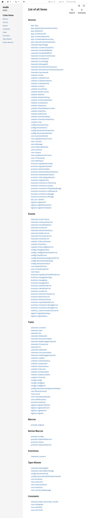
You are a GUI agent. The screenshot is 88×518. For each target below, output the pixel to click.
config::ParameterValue (40, 264)
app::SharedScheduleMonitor (43, 42)
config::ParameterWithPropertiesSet (46, 476)
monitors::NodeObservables (42, 175)
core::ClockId (36, 141)
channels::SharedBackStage (42, 471)
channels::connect (38, 456)
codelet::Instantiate (39, 364)
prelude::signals (37, 425)
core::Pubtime (37, 487)
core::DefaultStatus (39, 266)
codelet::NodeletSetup (40, 97)
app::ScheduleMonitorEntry (42, 39)
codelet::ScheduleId (39, 103)
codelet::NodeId (37, 94)
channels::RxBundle (39, 336)
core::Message (37, 144)
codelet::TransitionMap (40, 117)
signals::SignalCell (38, 202)
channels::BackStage (39, 45)
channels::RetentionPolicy (41, 230)
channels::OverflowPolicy (41, 225)
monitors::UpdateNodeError (42, 302)
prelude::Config (37, 436)
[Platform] (17, 2)
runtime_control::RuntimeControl (44, 310)
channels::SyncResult (39, 72)
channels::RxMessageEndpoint (43, 341)
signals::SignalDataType (40, 313)
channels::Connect (38, 328)
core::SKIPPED (36, 507)
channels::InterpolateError (42, 222)
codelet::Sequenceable (40, 375)
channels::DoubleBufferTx (41, 53)
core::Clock (35, 394)
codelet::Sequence (38, 105)
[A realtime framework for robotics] (9, 2)
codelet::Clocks (37, 75)
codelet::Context (38, 86)
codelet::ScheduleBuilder (41, 100)
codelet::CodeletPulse (40, 83)
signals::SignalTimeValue (41, 208)
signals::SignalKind (38, 410)
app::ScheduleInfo (38, 34)
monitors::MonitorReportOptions (44, 172)
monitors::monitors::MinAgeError (44, 308)
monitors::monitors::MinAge (42, 197)
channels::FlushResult (40, 59)
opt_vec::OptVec (37, 199)
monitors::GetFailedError (41, 286)
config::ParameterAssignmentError (45, 258)
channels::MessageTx (39, 64)
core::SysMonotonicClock (41, 155)
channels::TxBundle (39, 350)
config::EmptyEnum (39, 255)
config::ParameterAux (39, 125)
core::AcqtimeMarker (39, 136)
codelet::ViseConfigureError (42, 247)
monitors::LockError (39, 291)
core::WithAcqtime (38, 399)
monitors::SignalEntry (40, 180)
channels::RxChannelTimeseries (44, 67)
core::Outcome (37, 482)
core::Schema (36, 150)
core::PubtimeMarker (39, 147)
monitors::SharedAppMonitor (43, 177)
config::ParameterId (39, 128)
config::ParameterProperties (42, 130)
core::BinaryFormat (39, 391)
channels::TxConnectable (41, 352)
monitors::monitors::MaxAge (42, 194)
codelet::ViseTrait (38, 377)
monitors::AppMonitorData (42, 164)
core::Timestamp (38, 158)
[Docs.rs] (2, 2)
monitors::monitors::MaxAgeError (44, 305)
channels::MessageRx (39, 468)
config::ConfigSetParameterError (44, 252)
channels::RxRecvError (40, 233)
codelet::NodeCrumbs (40, 92)
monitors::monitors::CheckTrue (43, 183)
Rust (60, 2)
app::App (34, 25)
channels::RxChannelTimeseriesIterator (47, 70)
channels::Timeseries (39, 344)
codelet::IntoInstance (40, 366)
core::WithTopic (37, 161)
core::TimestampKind (39, 269)
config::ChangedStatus (40, 250)
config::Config (36, 380)
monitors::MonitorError (40, 297)
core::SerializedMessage (41, 490)
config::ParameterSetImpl (41, 133)
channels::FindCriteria (40, 219)
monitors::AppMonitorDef (41, 166)
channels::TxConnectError (41, 236)
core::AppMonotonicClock (41, 139)
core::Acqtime (36, 479)
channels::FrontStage (39, 61)
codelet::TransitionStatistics (42, 119)
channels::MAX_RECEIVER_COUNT (44, 502)
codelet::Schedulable (40, 372)
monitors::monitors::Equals (42, 186)
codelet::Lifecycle (38, 369)
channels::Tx (36, 347)
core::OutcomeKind (39, 485)
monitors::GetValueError (41, 288)
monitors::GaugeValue (40, 283)
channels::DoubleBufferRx (41, 50)
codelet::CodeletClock (40, 78)
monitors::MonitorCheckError (43, 294)
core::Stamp (36, 152)
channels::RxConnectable (41, 339)
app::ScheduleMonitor (40, 36)
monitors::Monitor (38, 402)
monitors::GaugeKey (39, 280)
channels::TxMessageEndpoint (43, 355)
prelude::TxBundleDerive (41, 445)
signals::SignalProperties (41, 205)
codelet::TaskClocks (39, 114)
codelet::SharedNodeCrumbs (43, 108)
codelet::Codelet (38, 358)
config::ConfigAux (38, 383)
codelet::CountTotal (39, 89)
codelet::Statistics (38, 111)
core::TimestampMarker (41, 397)
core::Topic (35, 272)
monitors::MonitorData (40, 169)
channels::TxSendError (40, 239)
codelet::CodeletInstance (41, 81)
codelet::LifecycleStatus (41, 241)
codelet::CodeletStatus (40, 361)
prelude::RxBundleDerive (41, 439)
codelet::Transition (38, 244)
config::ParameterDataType (42, 261)
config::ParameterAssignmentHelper (46, 388)
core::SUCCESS (37, 510)
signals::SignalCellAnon (40, 405)
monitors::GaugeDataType (41, 277)
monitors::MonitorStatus (41, 299)
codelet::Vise (36, 122)
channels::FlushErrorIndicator (43, 56)
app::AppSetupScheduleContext (44, 28)
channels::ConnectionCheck (42, 47)
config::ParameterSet (39, 474)
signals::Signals (37, 413)
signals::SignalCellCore (40, 408)
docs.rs (50, 2)
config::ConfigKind (38, 386)
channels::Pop (36, 330)
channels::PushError (39, 228)
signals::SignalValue (39, 316)
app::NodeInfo (37, 31)
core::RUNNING (37, 504)
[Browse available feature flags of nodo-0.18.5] (23, 2)
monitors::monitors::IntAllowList (44, 191)
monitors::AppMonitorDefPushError (45, 275)
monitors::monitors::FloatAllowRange (46, 188)
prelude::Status (37, 442)
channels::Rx (36, 333)
